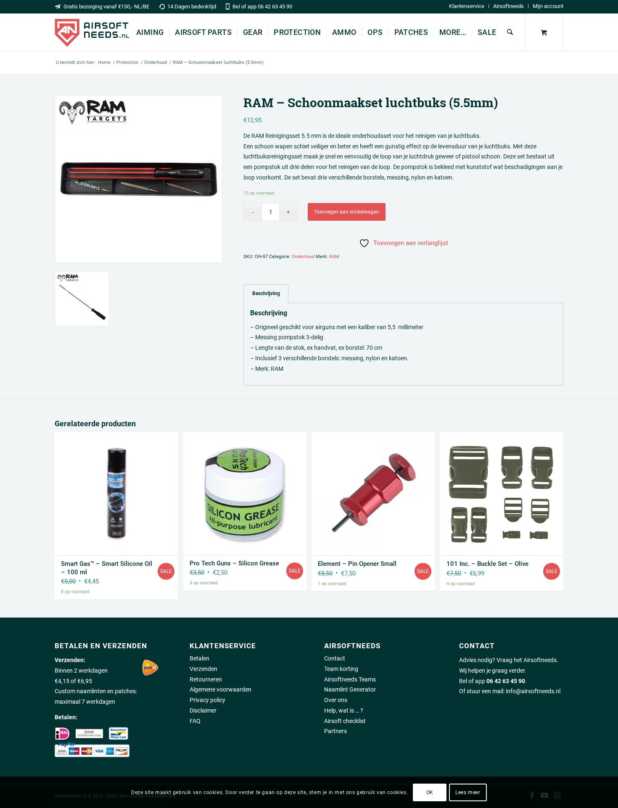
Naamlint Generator (350, 689)
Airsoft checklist (345, 721)
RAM (334, 256)
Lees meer (467, 792)
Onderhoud (303, 256)
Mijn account (548, 6)
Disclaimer (203, 710)
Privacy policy (207, 700)
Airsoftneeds (508, 6)
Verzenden (203, 668)
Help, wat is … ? (343, 710)
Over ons (335, 700)
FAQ (195, 721)
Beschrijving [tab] (266, 293)
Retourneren (206, 679)
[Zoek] (510, 32)
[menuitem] (467, 6)
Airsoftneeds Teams (350, 679)
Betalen (199, 658)
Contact (334, 658)
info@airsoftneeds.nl (533, 691)
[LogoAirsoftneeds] (92, 32)
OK (429, 792)
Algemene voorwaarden (220, 689)
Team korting (341, 668)
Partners (335, 731)
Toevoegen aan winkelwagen (346, 212)
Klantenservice (466, 6)
